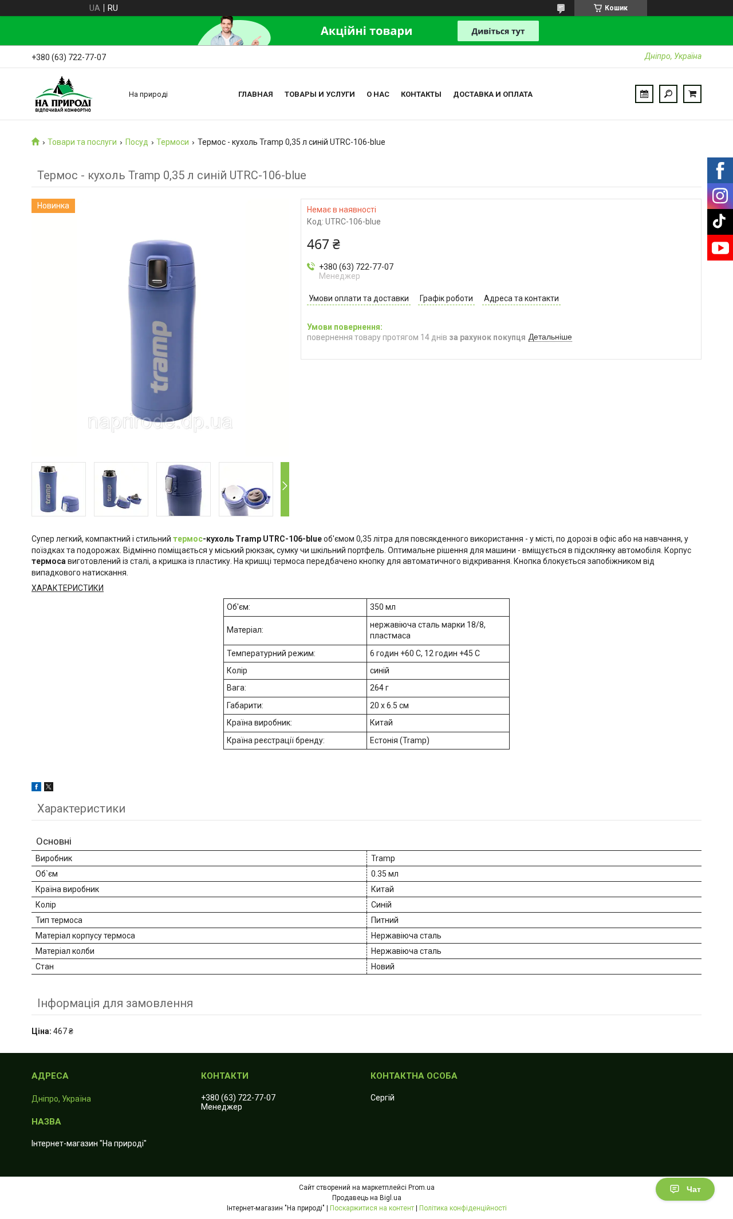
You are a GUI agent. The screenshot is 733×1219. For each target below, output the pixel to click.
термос (188, 538)
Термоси (172, 142)
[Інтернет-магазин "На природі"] (74, 94)
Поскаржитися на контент (372, 1208)
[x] (48, 788)
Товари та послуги (82, 142)
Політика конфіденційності (463, 1208)
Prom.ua (421, 1188)
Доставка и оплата (493, 94)
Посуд (136, 142)
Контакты (421, 94)
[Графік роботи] (644, 94)
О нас (377, 94)
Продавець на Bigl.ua (366, 1198)
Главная (255, 94)
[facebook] (36, 788)
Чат (694, 1189)
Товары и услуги (320, 94)
